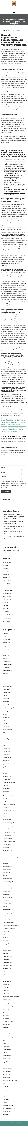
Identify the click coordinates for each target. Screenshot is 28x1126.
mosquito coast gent (9, 928)
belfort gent (6, 677)
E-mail (3, 472)
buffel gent (6, 698)
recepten (8, 428)
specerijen (6, 1015)
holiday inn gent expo (9, 810)
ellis (4, 733)
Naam (3, 467)
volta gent (6, 1090)
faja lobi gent (7, 739)
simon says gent (8, 1003)
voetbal (5, 1087)
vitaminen (4, 429)
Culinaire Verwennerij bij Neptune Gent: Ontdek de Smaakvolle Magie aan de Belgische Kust (13, 516)
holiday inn (6, 807)
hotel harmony (7, 838)
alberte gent (7, 643)
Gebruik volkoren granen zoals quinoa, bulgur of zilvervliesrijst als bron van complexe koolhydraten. (15, 171)
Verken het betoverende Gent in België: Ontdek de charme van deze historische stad (13, 438)
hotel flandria (7, 835)
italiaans (5, 863)
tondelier (5, 1052)
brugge (5, 695)
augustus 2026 (7, 562)
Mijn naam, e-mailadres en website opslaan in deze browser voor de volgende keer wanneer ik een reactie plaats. (13, 483)
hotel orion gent (7, 851)
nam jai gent (6, 931)
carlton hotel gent (8, 708)
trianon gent (6, 1059)
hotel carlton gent (8, 823)
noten (16, 426)
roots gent (6, 993)
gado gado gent (7, 757)
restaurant (6, 987)
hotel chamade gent (9, 826)
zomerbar (6, 1115)
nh (4, 934)
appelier (5, 658)
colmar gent (6, 717)
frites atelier (6, 751)
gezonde (19, 419)
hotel (4, 816)
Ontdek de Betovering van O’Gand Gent (13, 533)
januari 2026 (6, 584)
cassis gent (6, 711)
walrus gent (6, 1099)
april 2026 (6, 574)
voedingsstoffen (12, 429)
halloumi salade (5, 422)
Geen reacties (16, 30)
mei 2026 (5, 571)
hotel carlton (7, 820)
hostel (5, 813)
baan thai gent (7, 670)
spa (4, 1012)
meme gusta (7, 910)
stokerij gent (6, 1024)
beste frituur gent (8, 680)
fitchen (5, 745)
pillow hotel (6, 975)
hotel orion (6, 847)
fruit (15, 419)
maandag (6, 900)
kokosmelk (14, 422)
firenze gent (6, 742)
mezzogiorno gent (8, 913)
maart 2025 (6, 615)
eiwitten (11, 419)
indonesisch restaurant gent (11, 857)
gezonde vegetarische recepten (10, 421)
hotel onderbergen (8, 844)
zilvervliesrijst (14, 431)
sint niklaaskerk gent (9, 1006)
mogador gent (7, 919)
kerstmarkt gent (8, 882)
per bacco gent (7, 965)
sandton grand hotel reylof (11, 997)
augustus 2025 (7, 599)
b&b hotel (6, 667)
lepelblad (6, 894)
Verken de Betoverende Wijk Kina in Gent (13, 538)
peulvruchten (22, 426)
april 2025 (6, 612)
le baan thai (6, 891)
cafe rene (6, 702)
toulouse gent (7, 1056)
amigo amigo (7, 652)
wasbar (5, 1102)
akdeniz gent (7, 639)
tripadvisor (6, 1062)
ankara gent (6, 655)
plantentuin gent (8, 978)
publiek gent (6, 984)
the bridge (6, 1046)
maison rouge (7, 903)
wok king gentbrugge (9, 1108)
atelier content (7, 664)
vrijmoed (5, 1096)
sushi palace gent (8, 1031)
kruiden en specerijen (7, 424)
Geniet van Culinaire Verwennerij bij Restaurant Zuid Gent (13, 527)
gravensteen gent (8, 795)
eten (4, 736)
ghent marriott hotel (9, 782)
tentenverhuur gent (9, 1037)
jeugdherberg (7, 869)
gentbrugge (6, 779)
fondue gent (6, 748)
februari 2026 (7, 581)
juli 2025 (5, 602)
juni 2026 (5, 568)
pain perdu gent (7, 947)
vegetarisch (6, 1077)
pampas (5, 953)
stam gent (6, 1018)
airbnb (5, 636)
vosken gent (6, 1093)
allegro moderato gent (10, 646)
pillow (4, 972)
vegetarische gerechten (10, 1080)
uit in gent (6, 1065)
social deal (6, 1009)
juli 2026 (5, 565)
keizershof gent (7, 879)
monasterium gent (8, 922)
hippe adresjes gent (9, 804)
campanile (6, 705)
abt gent (5, 633)
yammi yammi (7, 1111)
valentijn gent (7, 1071)
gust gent (6, 798)
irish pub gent (7, 860)
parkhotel (6, 959)
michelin (5, 916)
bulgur (6, 419)
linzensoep (17, 424)
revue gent (6, 990)
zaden (7, 431)
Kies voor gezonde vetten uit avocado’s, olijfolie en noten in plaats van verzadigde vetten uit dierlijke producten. (14, 185)
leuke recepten (7, 897)
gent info (5, 773)
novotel (5, 938)
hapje (4, 801)
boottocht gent (7, 686)
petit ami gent (7, 969)
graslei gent (6, 792)
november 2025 (7, 590)
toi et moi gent (7, 1049)
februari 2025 (7, 618)
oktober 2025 (7, 593)
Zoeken (6, 500)
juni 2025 (5, 606)
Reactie (3, 455)
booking (5, 683)
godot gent (6, 788)
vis (4, 1083)
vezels (22, 428)
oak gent (5, 941)
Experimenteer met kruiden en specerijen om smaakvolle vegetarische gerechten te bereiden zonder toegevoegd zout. (15, 177)
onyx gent (6, 944)
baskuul (5, 674)
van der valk (6, 1074)
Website (3, 477)
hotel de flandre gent (9, 832)
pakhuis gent (7, 950)
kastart (5, 875)
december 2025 (7, 587)
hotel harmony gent (9, 841)
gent (4, 767)
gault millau (6, 761)
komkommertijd (7, 888)
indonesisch (6, 854)
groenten (23, 421)
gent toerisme (7, 776)
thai (4, 1040)
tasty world (6, 1034)
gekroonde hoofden (9, 764)
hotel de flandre (7, 829)
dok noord (6, 726)
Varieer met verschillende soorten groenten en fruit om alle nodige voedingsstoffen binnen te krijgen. (14, 166)
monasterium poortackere (11, 925)
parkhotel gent (7, 962)
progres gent (7, 981)
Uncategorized (7, 1068)
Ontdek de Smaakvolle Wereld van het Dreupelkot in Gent (13, 522)
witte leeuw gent (8, 1105)
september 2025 (8, 596)
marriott (5, 906)
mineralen (11, 426)
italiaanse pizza (7, 866)
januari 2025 (6, 621)
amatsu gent (7, 649)
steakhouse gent (8, 1021)
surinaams (6, 1028)
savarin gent (6, 1000)
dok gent (5, 723)
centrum (5, 714)
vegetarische (15, 428)
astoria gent (6, 661)
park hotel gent (7, 956)
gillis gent (6, 785)
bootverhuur (6, 689)
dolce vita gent (7, 729)
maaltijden (4, 426)
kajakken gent (7, 872)
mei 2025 (5, 609)
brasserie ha (6, 692)
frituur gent (6, 754)
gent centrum (7, 770)
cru (4, 720)
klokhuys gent (7, 885)
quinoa (3, 428)
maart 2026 (6, 578)
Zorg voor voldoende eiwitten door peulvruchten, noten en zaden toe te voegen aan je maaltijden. (15, 161)
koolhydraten (22, 422)
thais (4, 1043)
